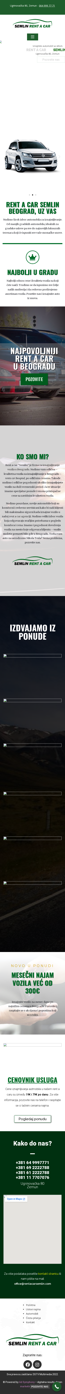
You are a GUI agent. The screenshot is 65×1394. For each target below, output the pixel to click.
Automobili (32, 1313)
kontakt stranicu (48, 1273)
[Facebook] (27, 1364)
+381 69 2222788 (32, 1167)
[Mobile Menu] (32, 36)
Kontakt (30, 1322)
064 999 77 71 (47, 5)
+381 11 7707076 (32, 1177)
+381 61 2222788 (32, 1172)
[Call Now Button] (57, 1386)
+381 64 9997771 (32, 1162)
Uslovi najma (33, 1309)
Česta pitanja (33, 1318)
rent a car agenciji (20, 516)
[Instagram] (37, 1364)
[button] (29, 194)
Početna (30, 1305)
